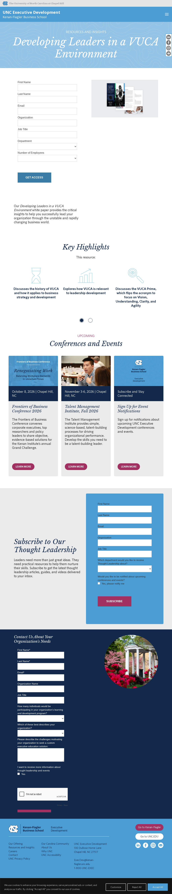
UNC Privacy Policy (19, 858)
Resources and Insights (21, 847)
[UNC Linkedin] (138, 845)
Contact (13, 855)
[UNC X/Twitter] (160, 845)
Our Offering (16, 843)
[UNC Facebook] (145, 845)
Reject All (136, 887)
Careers (13, 851)
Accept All (158, 887)
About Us (46, 847)
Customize (116, 887)
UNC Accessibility (51, 855)
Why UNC (47, 851)
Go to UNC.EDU (149, 836)
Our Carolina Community (55, 843)
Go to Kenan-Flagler (149, 827)
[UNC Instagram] (153, 845)
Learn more (23, 466)
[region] (86, 886)
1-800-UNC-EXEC (84, 868)
